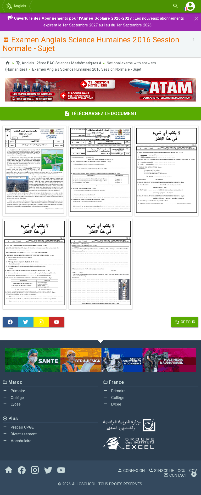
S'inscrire (163, 470)
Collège (17, 397)
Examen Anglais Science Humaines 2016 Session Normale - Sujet (86, 69)
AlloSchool (84, 484)
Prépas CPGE (22, 427)
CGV (193, 470)
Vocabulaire (20, 440)
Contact (177, 475)
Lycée (15, 404)
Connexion (133, 470)
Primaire (17, 391)
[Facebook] (10, 322)
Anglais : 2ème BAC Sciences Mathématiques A (61, 63)
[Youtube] (56, 322)
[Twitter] (26, 322)
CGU (181, 470)
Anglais (19, 6)
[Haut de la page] (194, 475)
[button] (190, 6)
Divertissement (23, 434)
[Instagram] (41, 322)
